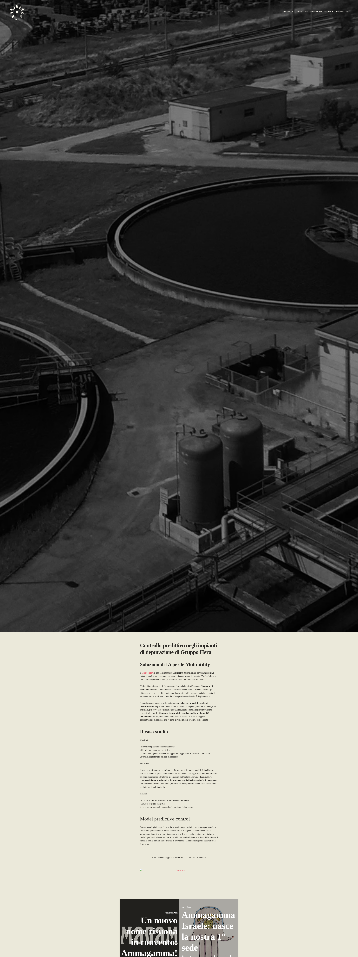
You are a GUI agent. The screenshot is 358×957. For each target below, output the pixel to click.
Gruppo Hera (148, 673)
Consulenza (302, 11)
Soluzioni (288, 11)
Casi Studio (316, 11)
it (347, 11)
